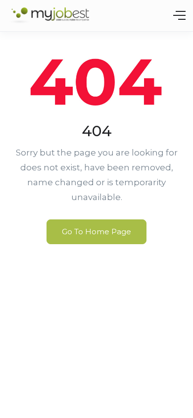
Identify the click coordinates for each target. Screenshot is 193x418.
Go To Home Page (96, 231)
